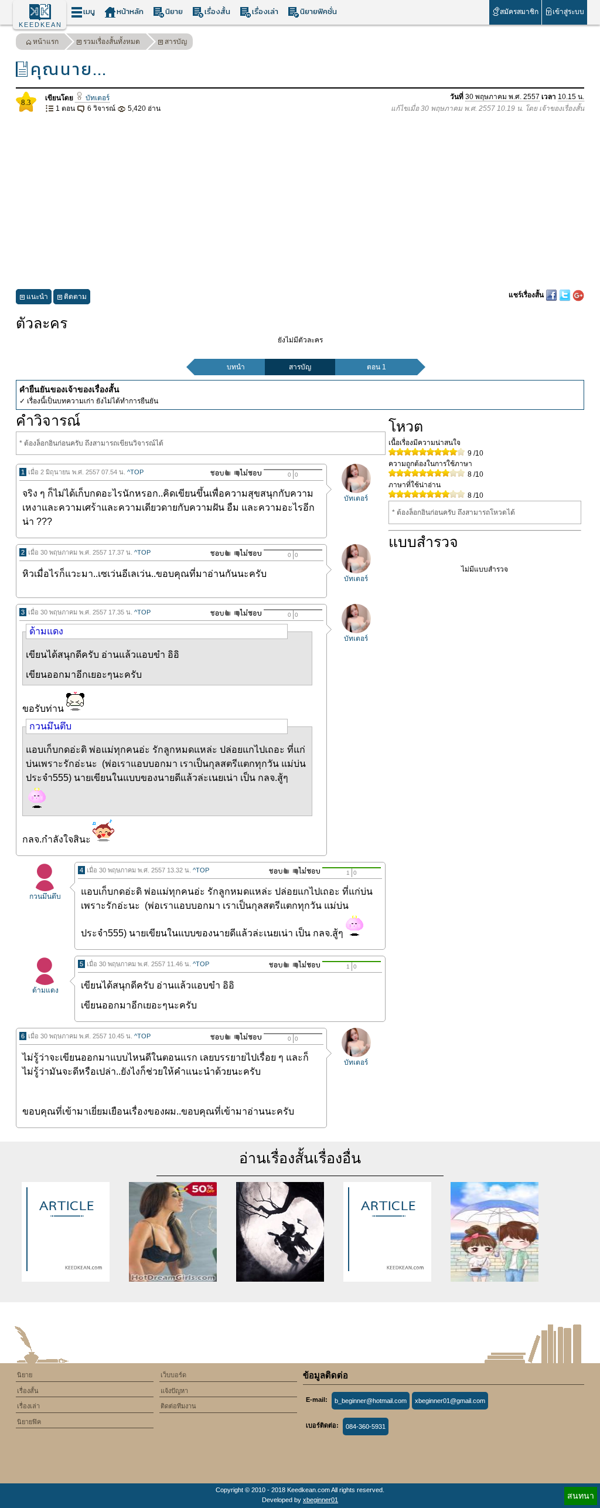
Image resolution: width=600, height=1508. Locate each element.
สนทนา (580, 1495)
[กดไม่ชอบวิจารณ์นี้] (247, 472)
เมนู (89, 11)
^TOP (135, 472)
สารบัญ (176, 42)
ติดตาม (75, 297)
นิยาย (174, 11)
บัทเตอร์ (97, 98)
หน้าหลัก (130, 11)
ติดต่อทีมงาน (178, 1405)
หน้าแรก (46, 42)
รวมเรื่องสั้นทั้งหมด (111, 42)
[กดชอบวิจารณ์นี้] (217, 472)
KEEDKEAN (40, 24)
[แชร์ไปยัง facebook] (552, 295)
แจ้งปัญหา (174, 1390)
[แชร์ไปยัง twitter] (565, 295)
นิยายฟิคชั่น (318, 11)
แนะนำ (37, 297)
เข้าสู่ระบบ (568, 12)
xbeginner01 (320, 1499)
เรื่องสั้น (217, 11)
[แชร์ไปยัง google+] (578, 295)
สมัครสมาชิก (519, 12)
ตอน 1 (376, 367)
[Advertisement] (300, 202)
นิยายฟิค (29, 1421)
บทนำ (236, 367)
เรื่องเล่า (265, 11)
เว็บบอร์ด (173, 1374)
